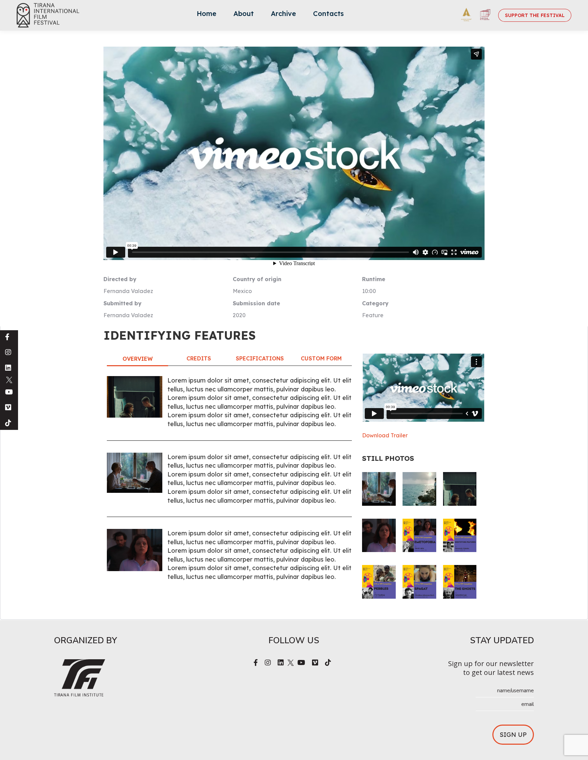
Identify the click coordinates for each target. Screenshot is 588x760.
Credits (198, 358)
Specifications (260, 358)
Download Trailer (385, 435)
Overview (137, 358)
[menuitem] (206, 15)
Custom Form (321, 358)
